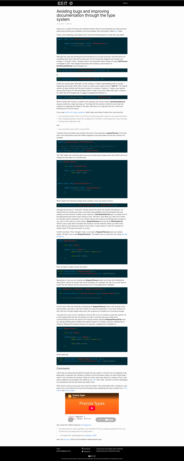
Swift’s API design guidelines (75, 112)
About (125, 3)
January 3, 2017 (91, 435)
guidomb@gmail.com (64, 451)
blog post (67, 439)
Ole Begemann (86, 425)
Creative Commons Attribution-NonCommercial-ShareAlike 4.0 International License (99, 458)
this (116, 31)
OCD (94, 380)
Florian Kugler (70, 390)
